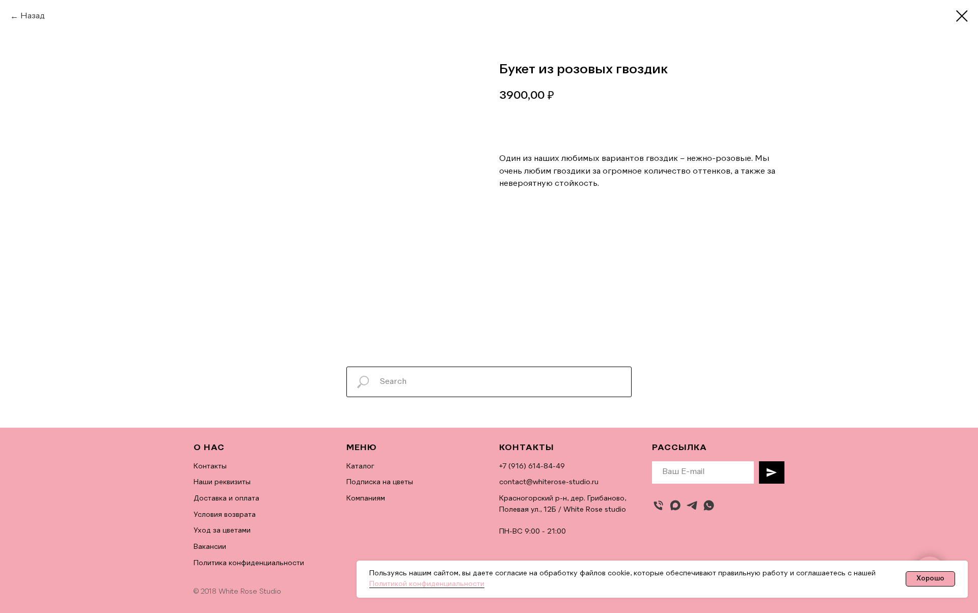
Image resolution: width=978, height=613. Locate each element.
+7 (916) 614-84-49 (532, 466)
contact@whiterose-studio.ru (549, 482)
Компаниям (365, 498)
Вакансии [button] (210, 546)
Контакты (210, 466)
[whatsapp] (708, 505)
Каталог (360, 466)
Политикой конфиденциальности (426, 584)
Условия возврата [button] (225, 514)
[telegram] (692, 505)
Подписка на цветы (379, 482)
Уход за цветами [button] (222, 530)
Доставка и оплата (226, 498)
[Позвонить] (658, 505)
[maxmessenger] (675, 505)
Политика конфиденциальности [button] (249, 563)
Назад (32, 16)
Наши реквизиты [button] (222, 482)
